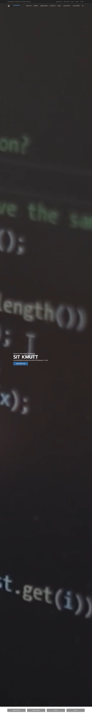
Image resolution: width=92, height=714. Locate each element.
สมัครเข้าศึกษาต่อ (20, 364)
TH (81, 1)
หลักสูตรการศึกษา (44, 6)
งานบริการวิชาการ (66, 6)
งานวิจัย (59, 6)
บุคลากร (76, 1)
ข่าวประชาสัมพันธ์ (76, 6)
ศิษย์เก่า (72, 1)
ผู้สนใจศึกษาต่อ (59, 1)
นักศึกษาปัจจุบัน (66, 1)
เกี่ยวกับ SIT (28, 6)
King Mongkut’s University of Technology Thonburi (19, 1)
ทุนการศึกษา (52, 6)
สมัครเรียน (36, 6)
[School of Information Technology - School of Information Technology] (14, 6)
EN (82, 1)
